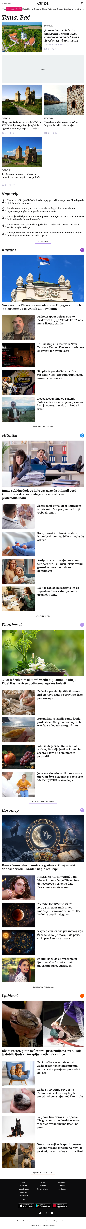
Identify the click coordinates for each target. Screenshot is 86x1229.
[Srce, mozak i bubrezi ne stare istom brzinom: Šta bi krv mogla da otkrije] (18, 544)
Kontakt (66, 1221)
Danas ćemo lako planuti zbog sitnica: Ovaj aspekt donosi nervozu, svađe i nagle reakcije (41, 226)
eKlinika (9, 435)
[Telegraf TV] (52, 1213)
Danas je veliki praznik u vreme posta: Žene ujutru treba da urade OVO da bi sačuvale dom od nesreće (43, 218)
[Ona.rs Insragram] (46, 1213)
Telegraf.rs (8, 3)
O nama (19, 1221)
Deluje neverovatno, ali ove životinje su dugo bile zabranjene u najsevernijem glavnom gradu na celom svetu (39, 210)
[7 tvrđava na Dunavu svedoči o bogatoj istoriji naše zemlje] (64, 100)
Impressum (34, 1221)
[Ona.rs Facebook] (34, 1213)
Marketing (26, 1221)
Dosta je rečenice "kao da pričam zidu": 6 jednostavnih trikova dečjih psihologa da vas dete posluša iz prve (42, 234)
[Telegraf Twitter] (40, 1213)
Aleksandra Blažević (56, 44)
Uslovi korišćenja (45, 1221)
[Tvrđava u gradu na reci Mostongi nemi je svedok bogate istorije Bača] (22, 152)
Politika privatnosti (57, 1221)
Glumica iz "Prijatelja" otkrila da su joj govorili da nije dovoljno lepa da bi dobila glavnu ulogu (43, 202)
